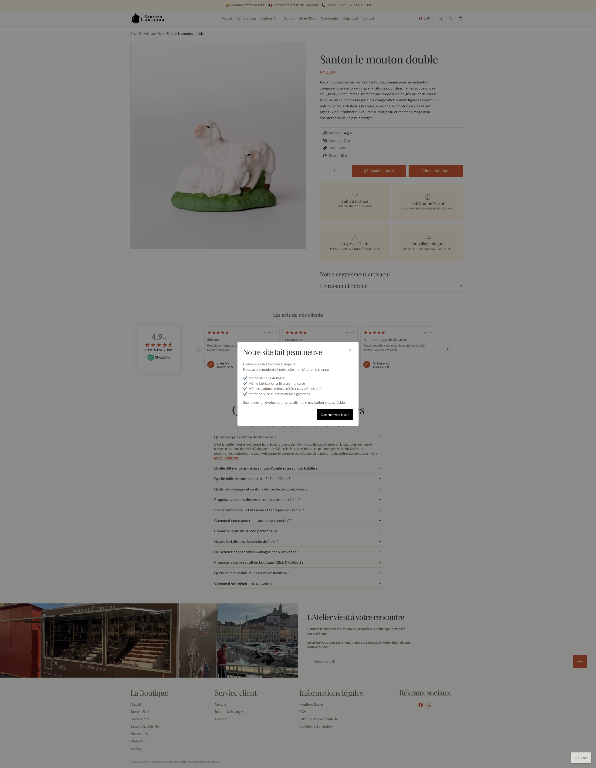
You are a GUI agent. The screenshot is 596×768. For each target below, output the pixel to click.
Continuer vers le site (335, 415)
